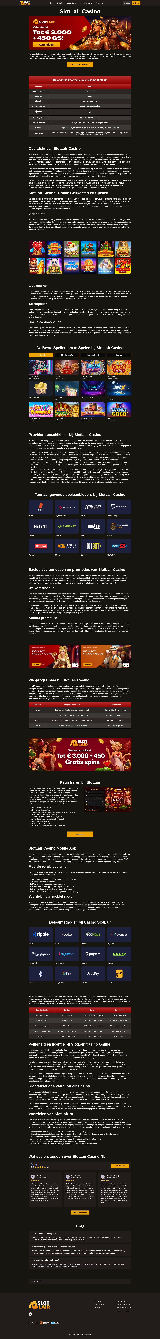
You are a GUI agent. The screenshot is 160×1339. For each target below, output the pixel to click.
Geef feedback (120, 1166)
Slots (117, 355)
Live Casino (65, 355)
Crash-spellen (91, 355)
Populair (39, 355)
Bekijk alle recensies (80, 1212)
